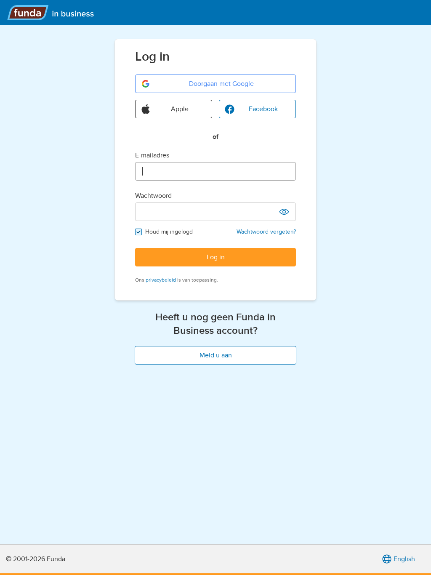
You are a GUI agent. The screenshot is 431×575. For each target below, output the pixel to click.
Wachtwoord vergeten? (266, 231)
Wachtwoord (153, 196)
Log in (216, 257)
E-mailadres (152, 155)
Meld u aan (216, 355)
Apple (180, 109)
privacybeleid (161, 280)
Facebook (263, 109)
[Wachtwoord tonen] (284, 211)
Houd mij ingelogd (169, 231)
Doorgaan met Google (221, 84)
